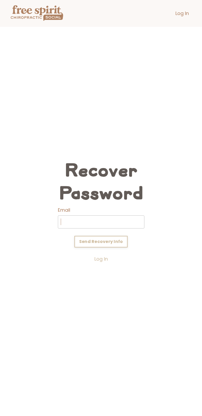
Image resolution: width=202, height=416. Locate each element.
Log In (182, 13)
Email (64, 210)
